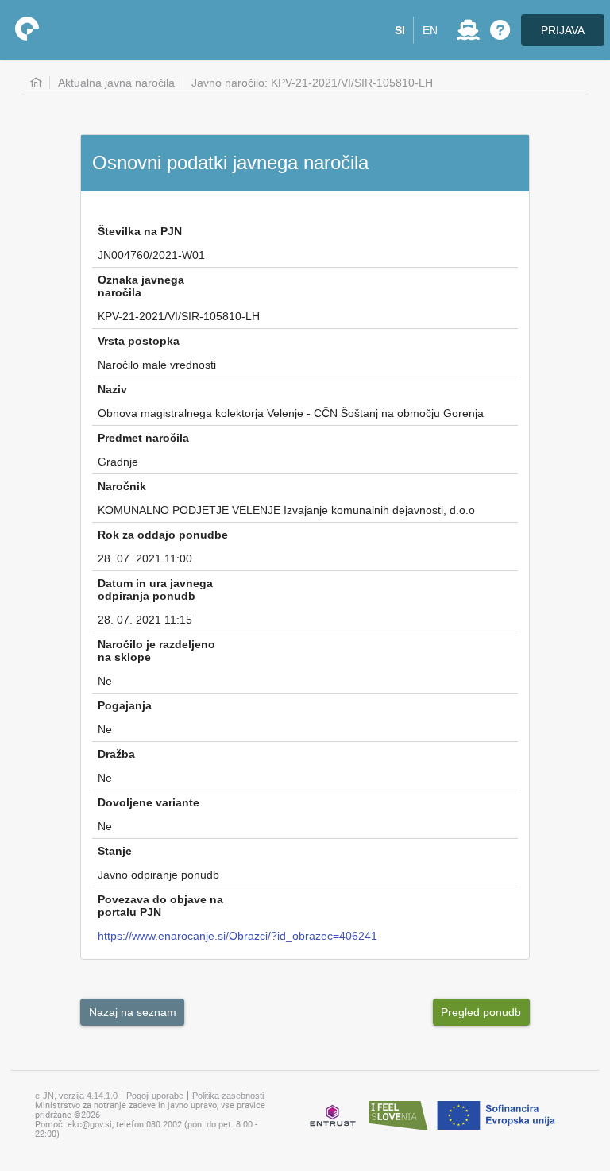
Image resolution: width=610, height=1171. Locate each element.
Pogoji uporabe (154, 1095)
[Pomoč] (500, 30)
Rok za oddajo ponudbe (163, 534)
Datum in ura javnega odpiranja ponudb (155, 589)
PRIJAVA (563, 30)
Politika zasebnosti (228, 1095)
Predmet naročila (143, 437)
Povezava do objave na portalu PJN (160, 905)
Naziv (112, 389)
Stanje (115, 850)
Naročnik (122, 486)
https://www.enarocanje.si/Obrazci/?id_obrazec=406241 (237, 935)
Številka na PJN (140, 231)
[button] (400, 30)
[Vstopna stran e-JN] (27, 29)
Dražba (116, 754)
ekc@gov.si (90, 1124)
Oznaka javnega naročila (141, 286)
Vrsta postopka (139, 340)
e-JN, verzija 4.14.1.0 (76, 1095)
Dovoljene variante (148, 802)
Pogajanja (125, 705)
